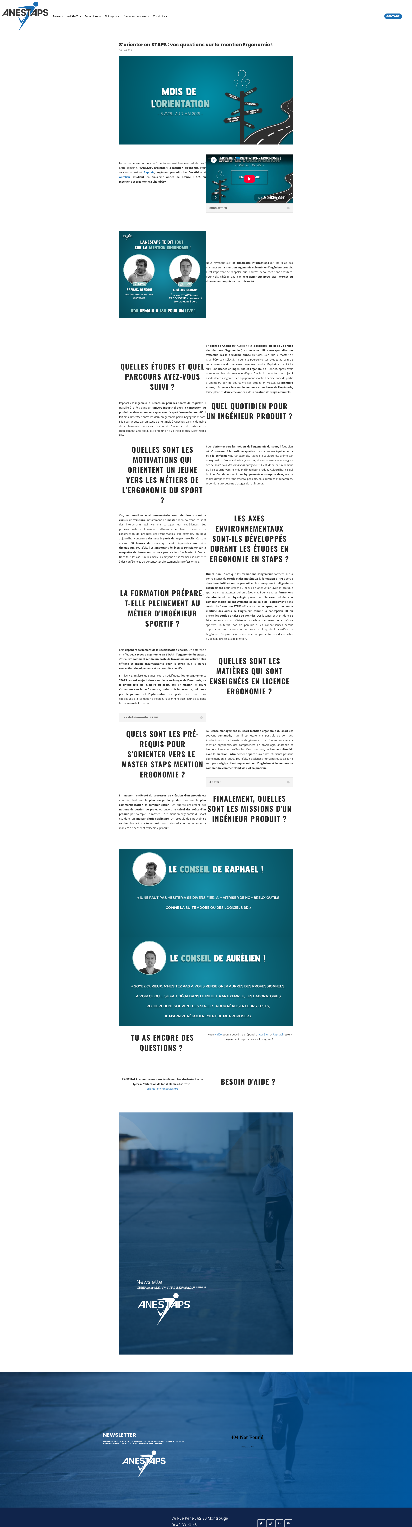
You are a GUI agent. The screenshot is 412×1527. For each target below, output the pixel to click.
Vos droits (159, 16)
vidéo (218, 1034)
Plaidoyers (111, 16)
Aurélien (264, 1034)
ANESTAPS (72, 16)
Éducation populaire (134, 16)
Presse (57, 16)
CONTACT (393, 16)
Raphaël (278, 1034)
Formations (91, 16)
